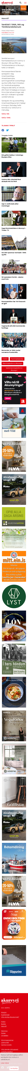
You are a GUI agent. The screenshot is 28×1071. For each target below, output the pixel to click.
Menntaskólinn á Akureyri (12, 363)
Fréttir (5, 359)
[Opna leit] (20, 3)
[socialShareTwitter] (7, 130)
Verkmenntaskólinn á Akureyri (14, 369)
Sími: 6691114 (5, 1008)
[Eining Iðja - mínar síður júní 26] (14, 566)
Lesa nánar (5, 1063)
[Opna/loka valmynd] (25, 2)
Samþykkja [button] (14, 1068)
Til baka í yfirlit (8, 125)
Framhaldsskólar (17, 359)
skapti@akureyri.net (8, 32)
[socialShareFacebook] (3, 130)
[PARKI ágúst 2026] (14, 10)
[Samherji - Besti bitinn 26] (14, 692)
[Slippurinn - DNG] (14, 961)
